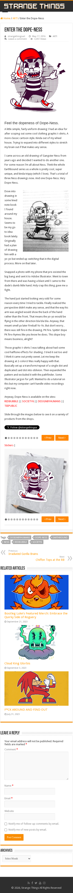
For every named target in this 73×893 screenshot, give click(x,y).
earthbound (60, 537)
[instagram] (44, 883)
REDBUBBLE (11, 401)
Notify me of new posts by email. (28, 829)
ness (6, 542)
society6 (37, 542)
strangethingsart (16, 36)
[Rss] (28, 883)
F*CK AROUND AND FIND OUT (26, 709)
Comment (11, 749)
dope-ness (41, 537)
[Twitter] (36, 883)
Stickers (8, 445)
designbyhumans (20, 537)
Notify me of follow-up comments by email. (34, 823)
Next (61, 437)
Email (8, 798)
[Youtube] (40, 883)
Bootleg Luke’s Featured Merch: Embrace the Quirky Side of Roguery (36, 615)
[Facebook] (32, 883)
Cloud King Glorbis (17, 663)
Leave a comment (17, 39)
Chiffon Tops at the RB (50, 558)
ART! (15, 18)
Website (9, 811)
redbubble (21, 542)
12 (37, 438)
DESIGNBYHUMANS (49, 401)
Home (6, 18)
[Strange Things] (36, 6)
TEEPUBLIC (10, 405)
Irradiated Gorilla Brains (23, 552)
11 (34, 438)
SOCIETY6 (28, 401)
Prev (48, 437)
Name (8, 785)
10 (31, 438)
